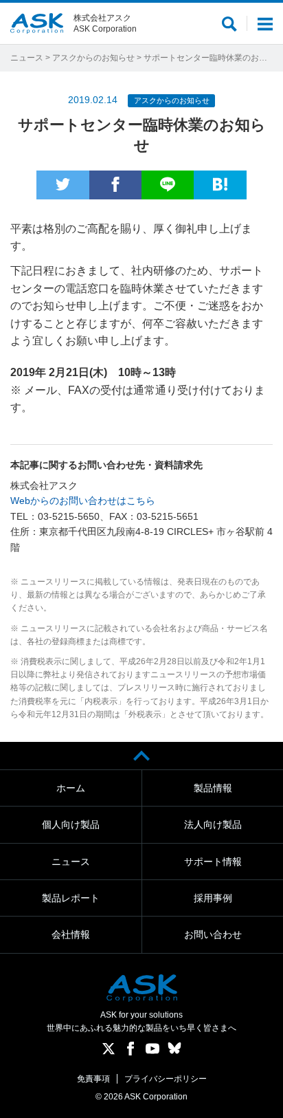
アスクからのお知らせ (93, 58)
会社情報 (71, 934)
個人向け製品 (71, 824)
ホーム (70, 787)
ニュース (26, 58)
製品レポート (71, 897)
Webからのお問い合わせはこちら (82, 500)
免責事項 (93, 1079)
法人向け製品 (213, 824)
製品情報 (213, 787)
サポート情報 (213, 861)
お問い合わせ (213, 934)
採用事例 (213, 897)
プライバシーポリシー (165, 1079)
